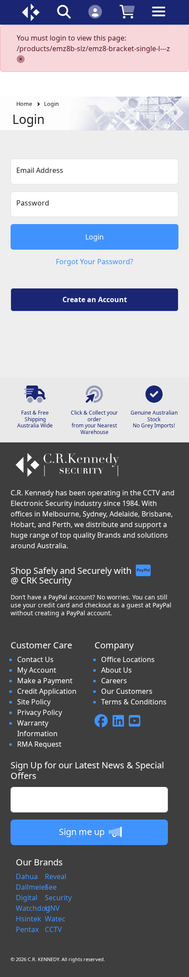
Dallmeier (32, 887)
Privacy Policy (39, 712)
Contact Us (35, 659)
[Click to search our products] (64, 11)
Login (51, 104)
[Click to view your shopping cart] (127, 11)
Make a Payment (45, 680)
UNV (52, 908)
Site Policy (34, 702)
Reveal (55, 876)
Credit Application (46, 691)
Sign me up (83, 832)
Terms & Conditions (134, 702)
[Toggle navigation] (158, 18)
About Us (116, 670)
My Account (36, 670)
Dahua (27, 876)
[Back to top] (177, 965)
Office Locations (128, 659)
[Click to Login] (95, 11)
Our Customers (127, 691)
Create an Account (94, 299)
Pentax (27, 929)
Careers (114, 680)
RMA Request (39, 744)
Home (24, 104)
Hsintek (28, 919)
